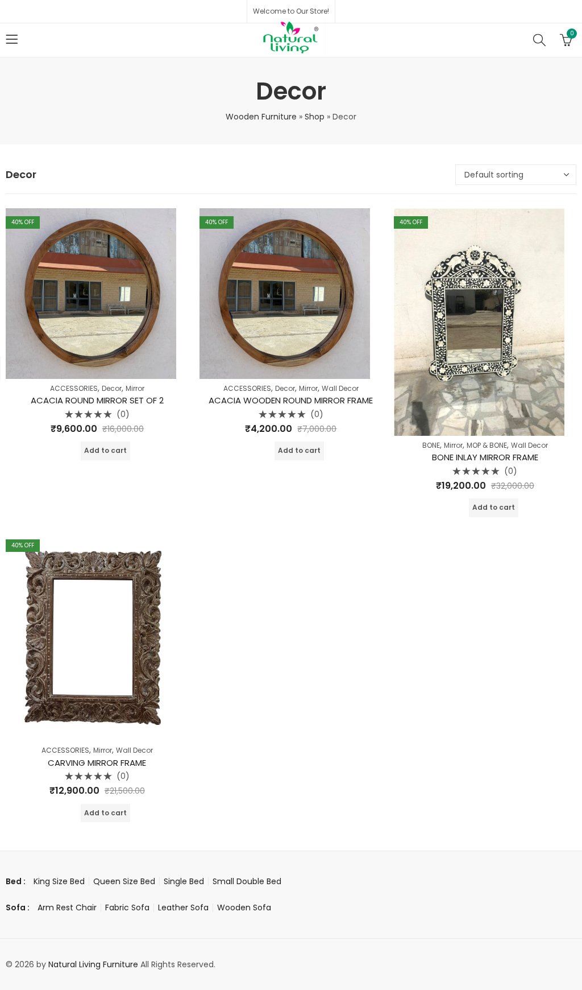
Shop (315, 116)
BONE (431, 445)
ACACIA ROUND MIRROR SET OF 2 (97, 400)
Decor (112, 388)
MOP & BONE (487, 445)
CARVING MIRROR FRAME (97, 763)
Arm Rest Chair (67, 907)
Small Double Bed (247, 881)
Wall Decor (340, 388)
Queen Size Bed (124, 881)
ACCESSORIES (74, 388)
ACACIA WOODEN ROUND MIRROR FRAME (291, 400)
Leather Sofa (183, 907)
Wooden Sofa (244, 907)
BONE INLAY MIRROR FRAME (485, 457)
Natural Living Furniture (93, 964)
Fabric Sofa (127, 907)
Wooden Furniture (261, 116)
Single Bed (184, 881)
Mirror (135, 388)
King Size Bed (59, 881)
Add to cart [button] (105, 450)
